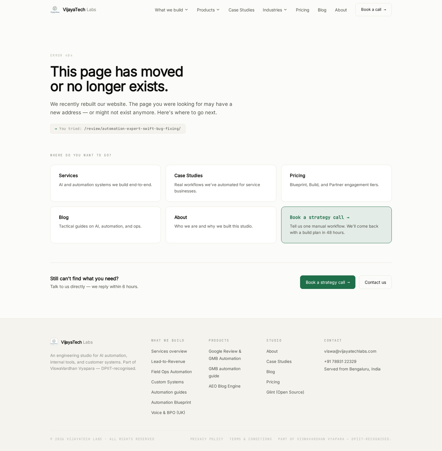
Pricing (302, 9)
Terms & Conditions (250, 439)
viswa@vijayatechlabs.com (350, 351)
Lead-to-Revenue (168, 361)
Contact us (375, 282)
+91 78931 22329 (340, 361)
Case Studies (241, 9)
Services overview (169, 351)
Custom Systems (167, 381)
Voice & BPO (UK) (168, 412)
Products (206, 9)
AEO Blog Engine (225, 386)
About (341, 9)
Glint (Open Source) (285, 392)
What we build (169, 9)
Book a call (373, 9)
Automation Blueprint (171, 402)
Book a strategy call (328, 282)
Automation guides (169, 392)
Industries (272, 9)
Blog (322, 9)
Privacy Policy (206, 439)
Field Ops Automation (171, 371)
